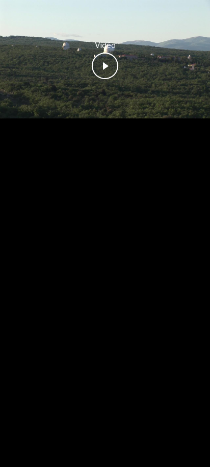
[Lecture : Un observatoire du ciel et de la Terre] (105, 66)
